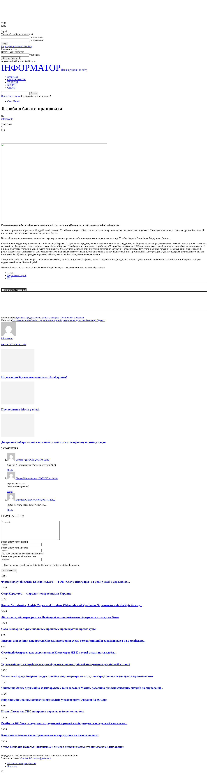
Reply (10, 470)
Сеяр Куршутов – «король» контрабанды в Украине (36, 593)
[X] (17, 134)
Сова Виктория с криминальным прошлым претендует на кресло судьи (48, 628)
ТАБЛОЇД (12, 82)
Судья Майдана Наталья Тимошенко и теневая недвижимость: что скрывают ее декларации (62, 746)
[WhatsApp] (39, 134)
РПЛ (9, 278)
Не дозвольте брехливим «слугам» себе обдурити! (34, 377)
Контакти (12, 766)
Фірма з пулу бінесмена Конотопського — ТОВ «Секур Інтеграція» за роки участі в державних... (65, 581)
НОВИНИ (12, 76)
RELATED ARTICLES (13, 344)
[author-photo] (8, 335)
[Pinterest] (28, 134)
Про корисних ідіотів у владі (20, 409)
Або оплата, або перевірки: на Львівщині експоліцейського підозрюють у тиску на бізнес (60, 617)
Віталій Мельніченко (26, 478)
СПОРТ (11, 87)
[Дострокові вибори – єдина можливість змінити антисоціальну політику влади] (17, 436)
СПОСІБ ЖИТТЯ (16, 79)
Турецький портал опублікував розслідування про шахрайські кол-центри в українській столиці (65, 664)
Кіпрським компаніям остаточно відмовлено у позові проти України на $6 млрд (54, 699)
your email (34, 54)
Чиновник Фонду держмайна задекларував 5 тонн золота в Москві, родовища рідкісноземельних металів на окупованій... (82, 687)
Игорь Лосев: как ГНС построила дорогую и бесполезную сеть (42, 711)
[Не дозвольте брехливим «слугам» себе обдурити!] (17, 371)
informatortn (7, 119)
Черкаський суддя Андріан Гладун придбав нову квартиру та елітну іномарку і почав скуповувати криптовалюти (77, 676)
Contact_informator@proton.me (35, 758)
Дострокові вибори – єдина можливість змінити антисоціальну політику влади (53, 442)
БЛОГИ (11, 85)
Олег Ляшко (14, 96)
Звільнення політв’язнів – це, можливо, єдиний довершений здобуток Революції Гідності (58, 320)
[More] (50, 134)
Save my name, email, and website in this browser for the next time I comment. (42, 565)
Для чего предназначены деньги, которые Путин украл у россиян (50, 317)
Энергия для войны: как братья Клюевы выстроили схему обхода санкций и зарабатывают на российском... (73, 640)
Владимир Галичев (25, 499)
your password (36, 40)
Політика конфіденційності (21, 763)
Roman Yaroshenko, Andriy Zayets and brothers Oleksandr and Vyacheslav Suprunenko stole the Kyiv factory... (71, 605)
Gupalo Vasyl (22, 459)
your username (36, 37)
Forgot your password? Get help (16, 46)
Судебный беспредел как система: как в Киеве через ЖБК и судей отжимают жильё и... (58, 652)
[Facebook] (6, 134)
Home (4, 96)
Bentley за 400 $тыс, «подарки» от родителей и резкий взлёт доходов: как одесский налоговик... (64, 723)
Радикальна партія (16, 275)
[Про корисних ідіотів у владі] (17, 403)
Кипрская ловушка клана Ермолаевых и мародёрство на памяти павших (50, 735)
